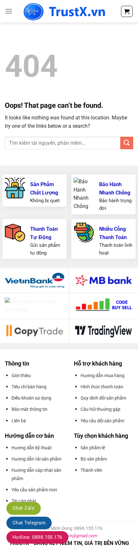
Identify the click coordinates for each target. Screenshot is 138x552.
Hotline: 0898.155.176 (37, 537)
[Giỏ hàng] (127, 11)
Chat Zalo (24, 508)
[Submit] (126, 143)
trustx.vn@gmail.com (75, 535)
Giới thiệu (21, 375)
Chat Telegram (29, 523)
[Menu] (9, 11)
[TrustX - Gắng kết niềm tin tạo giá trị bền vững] (66, 11)
